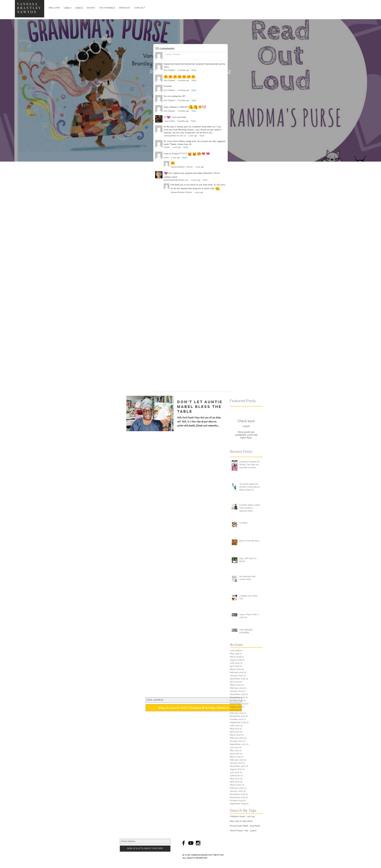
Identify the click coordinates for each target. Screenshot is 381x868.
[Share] (187, 149)
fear (246, 830)
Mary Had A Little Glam (241, 821)
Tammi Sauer (236, 830)
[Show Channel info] (193, 149)
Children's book (237, 816)
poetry (253, 830)
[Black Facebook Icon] (183, 843)
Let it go (251, 816)
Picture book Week (239, 826)
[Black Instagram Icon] (198, 843)
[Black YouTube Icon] (191, 843)
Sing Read (255, 826)
